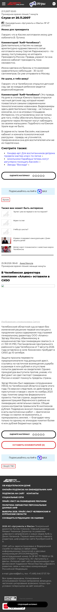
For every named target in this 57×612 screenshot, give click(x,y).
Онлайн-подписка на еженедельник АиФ (27, 489)
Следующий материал (27, 604)
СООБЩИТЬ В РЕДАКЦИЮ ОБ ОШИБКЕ (23, 518)
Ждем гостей (18, 221)
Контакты (32, 493)
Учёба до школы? (20, 229)
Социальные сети (13, 497)
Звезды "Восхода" (17, 164)
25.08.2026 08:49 (9, 263)
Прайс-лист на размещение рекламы (24, 501)
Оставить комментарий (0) (28, 445)
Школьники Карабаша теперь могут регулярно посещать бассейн (26, 160)
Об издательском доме (16, 485)
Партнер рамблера (26, 598)
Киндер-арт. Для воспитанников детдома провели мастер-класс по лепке (29, 154)
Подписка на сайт (13, 493)
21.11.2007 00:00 (8, 11)
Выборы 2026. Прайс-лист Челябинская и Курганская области (26, 512)
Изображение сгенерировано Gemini (20, 321)
